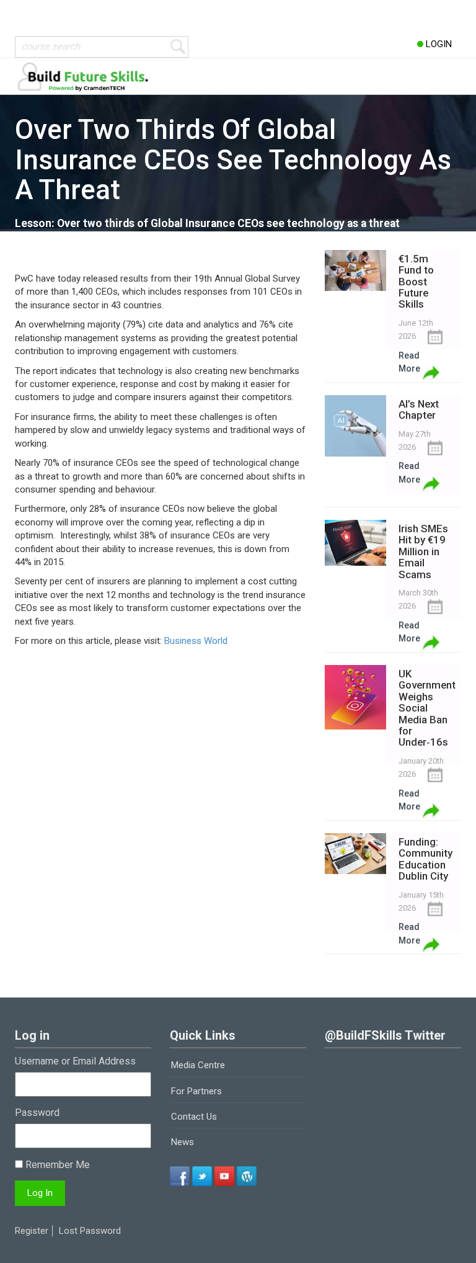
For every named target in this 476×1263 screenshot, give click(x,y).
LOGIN (437, 44)
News (182, 1142)
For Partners (196, 1091)
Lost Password (90, 1230)
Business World (195, 640)
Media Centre (198, 1065)
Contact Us (194, 1116)
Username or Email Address (75, 1061)
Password (37, 1112)
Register (31, 1230)
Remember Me (56, 1165)
